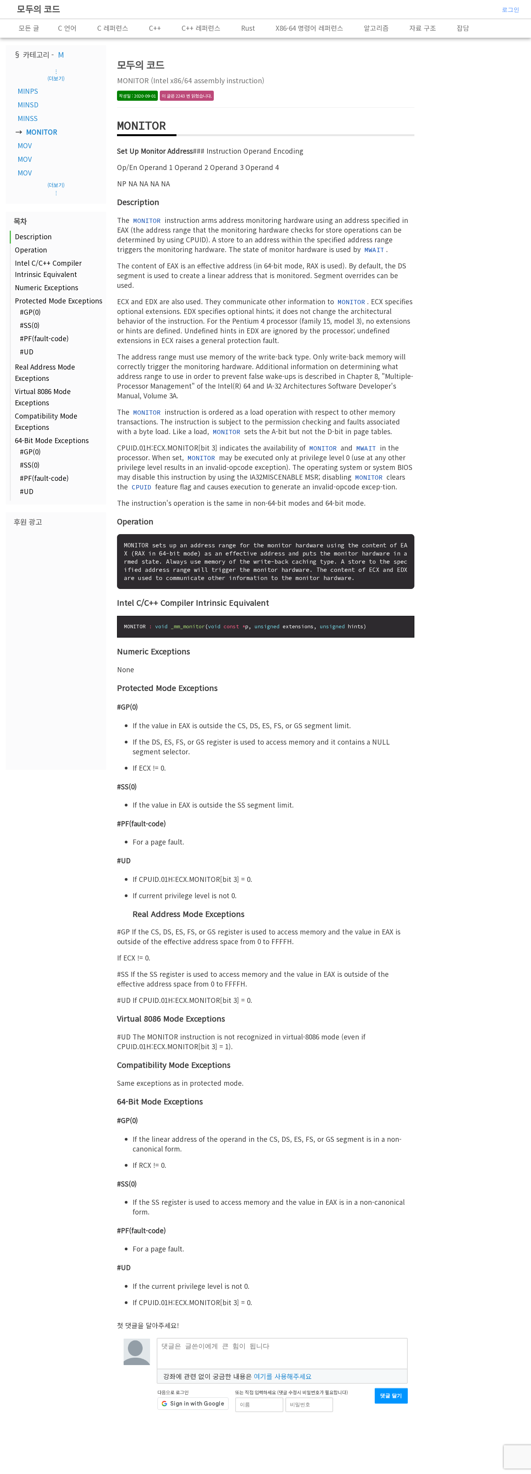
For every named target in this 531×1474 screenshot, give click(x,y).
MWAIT (374, 250)
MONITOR (41, 132)
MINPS (27, 91)
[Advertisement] (56, 647)
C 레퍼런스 (112, 28)
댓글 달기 (391, 1396)
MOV (24, 145)
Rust (248, 28)
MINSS (27, 118)
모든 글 (29, 28)
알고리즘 (376, 28)
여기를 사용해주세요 (283, 1376)
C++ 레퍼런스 (201, 28)
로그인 (510, 9)
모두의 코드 (38, 8)
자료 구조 (422, 28)
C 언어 (67, 28)
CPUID (141, 487)
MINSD (27, 104)
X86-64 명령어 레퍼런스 (309, 28)
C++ (155, 28)
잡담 (463, 28)
